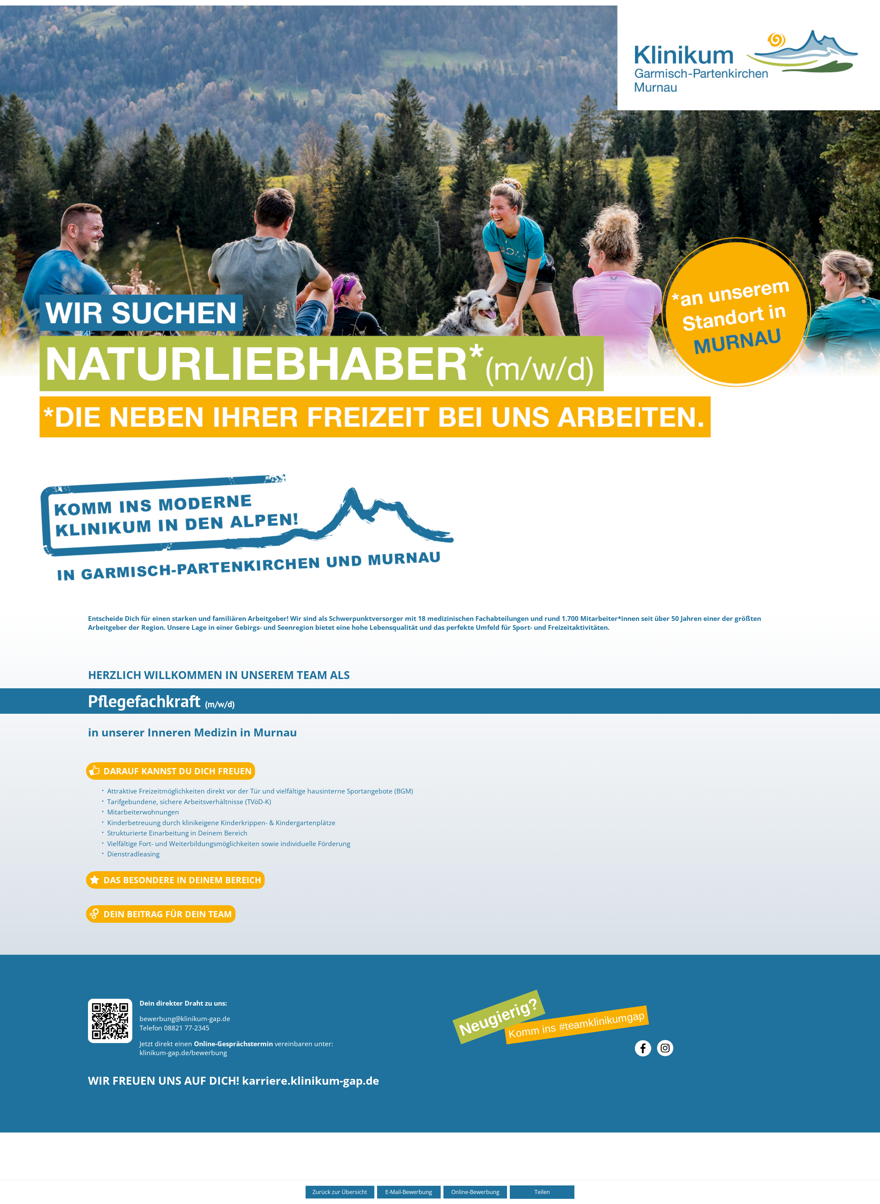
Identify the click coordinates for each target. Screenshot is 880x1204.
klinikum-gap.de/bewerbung (183, 1052)
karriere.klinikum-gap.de (310, 1080)
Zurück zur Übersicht (339, 1192)
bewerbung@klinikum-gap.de (185, 1018)
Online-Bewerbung (475, 1192)
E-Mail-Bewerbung (408, 1192)
